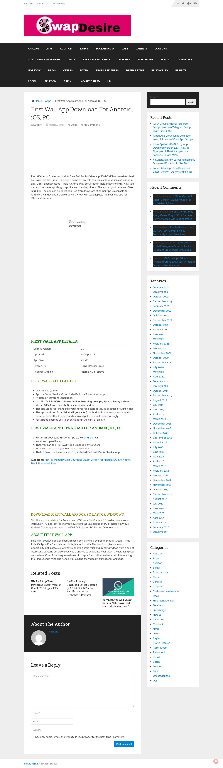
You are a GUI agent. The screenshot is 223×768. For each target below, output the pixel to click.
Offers (68, 70)
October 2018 (161, 433)
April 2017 (158, 517)
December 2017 (162, 480)
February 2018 (161, 470)
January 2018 (160, 475)
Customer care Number (44, 59)
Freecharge (145, 59)
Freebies (124, 59)
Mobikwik (34, 70)
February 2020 (161, 381)
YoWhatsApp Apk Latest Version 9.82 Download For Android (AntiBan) (117, 603)
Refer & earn (135, 70)
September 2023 (162, 301)
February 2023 (161, 306)
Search (154, 97)
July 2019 (158, 404)
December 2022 (162, 310)
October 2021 (160, 324)
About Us (28, 3)
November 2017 (162, 484)
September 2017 (162, 494)
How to (166, 59)
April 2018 (158, 461)
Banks (84, 48)
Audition (66, 48)
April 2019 (158, 414)
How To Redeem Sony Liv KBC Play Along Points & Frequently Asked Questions (174, 231)
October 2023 (161, 296)
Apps (49, 48)
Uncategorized (89, 81)
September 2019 (162, 395)
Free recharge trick (97, 59)
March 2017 (159, 522)
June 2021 (158, 334)
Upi (109, 81)
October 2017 (160, 489)
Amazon (33, 48)
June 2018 (158, 451)
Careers (141, 48)
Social (32, 81)
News (52, 70)
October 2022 (161, 315)
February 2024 (161, 287)
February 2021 (161, 343)
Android (88, 437)
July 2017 (158, 503)
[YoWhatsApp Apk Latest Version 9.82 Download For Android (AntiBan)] (118, 587)
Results (180, 70)
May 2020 (158, 371)
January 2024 (160, 292)
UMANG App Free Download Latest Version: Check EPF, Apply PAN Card (46, 586)
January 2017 (160, 531)
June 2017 (158, 508)
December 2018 (162, 423)
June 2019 (158, 409)
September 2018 (162, 437)
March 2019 (159, 419)
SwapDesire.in (31, 764)
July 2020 (158, 367)
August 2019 (160, 400)
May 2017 (158, 513)
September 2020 (162, 362)
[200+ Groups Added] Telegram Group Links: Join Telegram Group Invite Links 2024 (172, 127)
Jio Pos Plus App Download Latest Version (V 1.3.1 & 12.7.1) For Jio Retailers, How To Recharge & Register (82, 588)
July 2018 (158, 447)
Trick (67, 81)
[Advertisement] (82, 152)
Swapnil (37, 124)
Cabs (125, 48)
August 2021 (160, 329)
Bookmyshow (105, 48)
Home (38, 101)
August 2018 (160, 442)
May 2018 (158, 456)
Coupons (161, 48)
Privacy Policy (58, 3)
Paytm (84, 70)
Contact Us (42, 3)
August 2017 (160, 499)
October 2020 (161, 357)
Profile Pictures (107, 70)
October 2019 (161, 390)
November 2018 (162, 428)
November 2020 (162, 353)
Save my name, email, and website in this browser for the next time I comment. (80, 737)
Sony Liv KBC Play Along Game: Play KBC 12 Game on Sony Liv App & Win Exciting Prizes (173, 215)
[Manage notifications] (215, 761)
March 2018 (159, 466)
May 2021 (158, 339)
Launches (185, 59)
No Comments (92, 124)
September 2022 (162, 320)
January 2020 (160, 386)
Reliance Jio (159, 70)
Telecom (50, 81)
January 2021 (160, 348)
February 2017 (161, 527)
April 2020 (158, 376)
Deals (72, 59)
